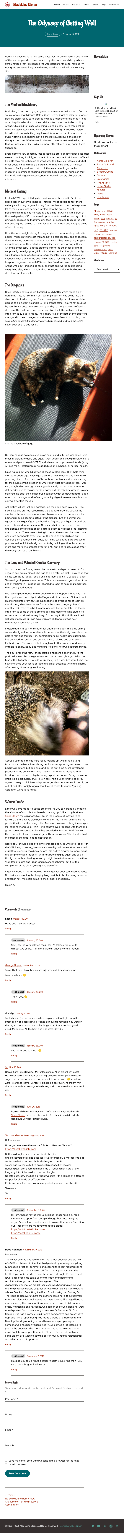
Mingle (104, 225)
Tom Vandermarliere (17, 1135)
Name (9, 1414)
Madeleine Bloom (25, 4)
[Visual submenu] (79, 4)
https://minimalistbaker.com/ (28, 1229)
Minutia (101, 189)
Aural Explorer (105, 160)
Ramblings (52, 34)
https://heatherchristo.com (20, 1148)
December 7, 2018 (35, 1356)
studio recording (100, 249)
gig (108, 222)
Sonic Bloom (12, 815)
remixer (114, 242)
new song (113, 230)
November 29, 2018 (32, 1249)
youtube (113, 252)
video (96, 253)
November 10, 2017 (32, 965)
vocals (104, 252)
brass (103, 218)
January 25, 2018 (35, 940)
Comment (11, 1398)
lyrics (96, 225)
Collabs (101, 175)
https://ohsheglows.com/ (25, 1232)
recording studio (105, 237)
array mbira (99, 214)
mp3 (96, 230)
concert (110, 218)
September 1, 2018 (36, 1210)
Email (9, 1429)
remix (105, 241)
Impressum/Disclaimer (70, 1526)
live (112, 222)
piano (108, 234)
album (110, 211)
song (96, 246)
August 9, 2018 (37, 1135)
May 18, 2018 (15, 1067)
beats (109, 214)
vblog (110, 249)
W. (6, 1067)
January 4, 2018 (23, 1013)
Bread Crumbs (105, 171)
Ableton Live (99, 211)
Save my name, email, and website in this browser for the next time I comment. (44, 1462)
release (97, 242)
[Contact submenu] (118, 4)
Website (9, 1445)
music (104, 230)
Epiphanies (103, 178)
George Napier (13, 965)
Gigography (103, 182)
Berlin (97, 218)
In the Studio (104, 186)
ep (116, 218)
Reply (8, 928)
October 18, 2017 (21, 918)
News (100, 193)
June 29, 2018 (33, 1106)
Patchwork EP (99, 234)
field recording (99, 222)
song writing (105, 246)
